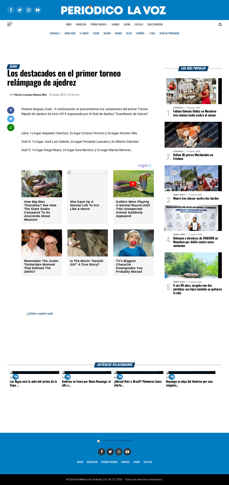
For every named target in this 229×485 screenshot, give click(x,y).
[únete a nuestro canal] (114, 337)
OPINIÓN (140, 33)
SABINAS (125, 462)
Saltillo (139, 24)
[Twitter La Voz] (110, 451)
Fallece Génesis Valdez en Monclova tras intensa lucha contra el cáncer (194, 113)
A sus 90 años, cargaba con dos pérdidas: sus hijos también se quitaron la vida (197, 289)
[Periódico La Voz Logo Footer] (114, 439)
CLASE (129, 33)
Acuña (127, 24)
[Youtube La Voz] (127, 451)
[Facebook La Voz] (101, 451)
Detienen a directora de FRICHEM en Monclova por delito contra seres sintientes (195, 242)
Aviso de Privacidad (169, 33)
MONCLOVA (92, 462)
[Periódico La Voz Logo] (114, 16)
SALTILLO (147, 462)
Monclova (81, 24)
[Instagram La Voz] (118, 451)
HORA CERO (70, 33)
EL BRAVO (84, 33)
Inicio (69, 24)
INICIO (80, 462)
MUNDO (118, 33)
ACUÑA (136, 462)
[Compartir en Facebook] (11, 110)
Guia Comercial (155, 24)
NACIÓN (107, 33)
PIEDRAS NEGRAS (109, 462)
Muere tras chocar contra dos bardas (196, 198)
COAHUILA (54, 33)
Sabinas (115, 24)
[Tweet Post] (10, 119)
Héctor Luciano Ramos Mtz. (30, 94)
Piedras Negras (98, 24)
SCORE (96, 33)
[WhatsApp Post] (10, 127)
